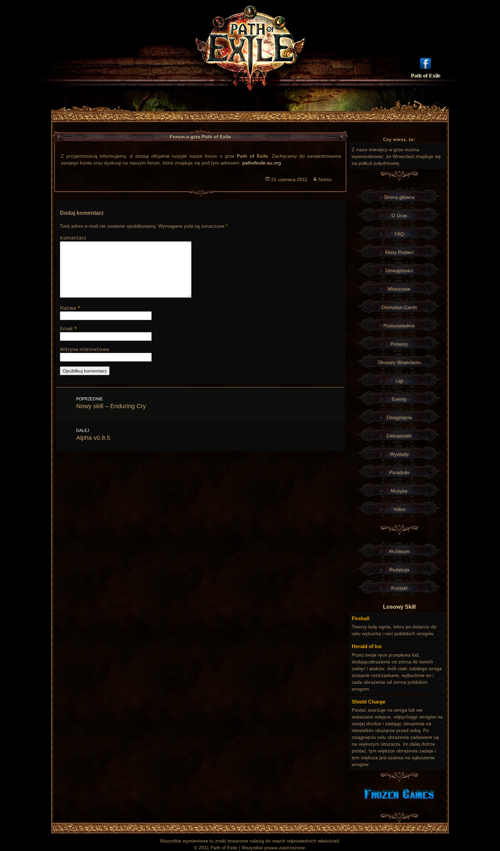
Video (399, 509)
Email (68, 328)
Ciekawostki (399, 435)
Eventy (399, 399)
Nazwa (70, 308)
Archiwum (399, 551)
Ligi (399, 380)
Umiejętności (399, 270)
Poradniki (399, 472)
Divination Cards (399, 307)
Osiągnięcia (399, 417)
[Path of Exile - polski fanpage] (425, 63)
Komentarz (73, 238)
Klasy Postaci (399, 252)
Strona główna (399, 197)
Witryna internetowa (84, 349)
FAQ (399, 234)
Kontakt (399, 588)
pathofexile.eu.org (261, 163)
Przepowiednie (399, 325)
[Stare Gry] (399, 793)
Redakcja (399, 569)
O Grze (399, 215)
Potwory (399, 344)
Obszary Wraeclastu (399, 362)
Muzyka (399, 490)
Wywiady (399, 454)
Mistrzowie (399, 289)
